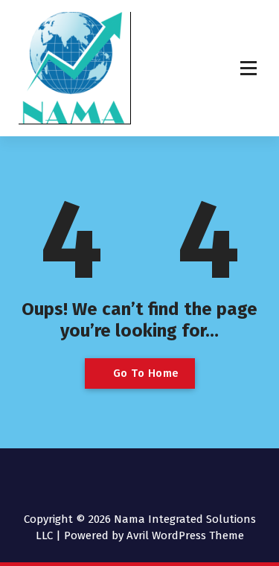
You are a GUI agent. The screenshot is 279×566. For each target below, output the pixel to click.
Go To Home (144, 373)
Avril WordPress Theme (185, 535)
